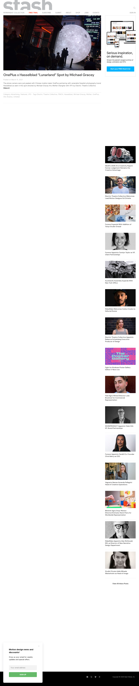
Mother (89, 94)
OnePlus (96, 94)
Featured (24, 94)
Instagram (87, 677)
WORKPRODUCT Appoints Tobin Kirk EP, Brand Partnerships (119, 427)
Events (96, 13)
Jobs (86, 13)
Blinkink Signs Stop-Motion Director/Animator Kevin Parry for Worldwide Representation (118, 513)
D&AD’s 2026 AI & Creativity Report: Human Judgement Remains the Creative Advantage (119, 168)
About (68, 13)
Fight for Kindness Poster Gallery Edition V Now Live (117, 368)
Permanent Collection (13, 13)
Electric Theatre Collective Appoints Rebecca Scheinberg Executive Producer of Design (119, 339)
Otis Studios (7, 97)
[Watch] (6, 88)
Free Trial (33, 13)
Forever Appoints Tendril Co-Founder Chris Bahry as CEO (119, 455)
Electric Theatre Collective (47, 94)
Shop (78, 13)
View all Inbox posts (120, 584)
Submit (58, 13)
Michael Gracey (79, 94)
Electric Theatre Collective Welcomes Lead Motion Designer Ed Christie (119, 197)
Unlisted (16, 97)
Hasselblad (68, 94)
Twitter (91, 677)
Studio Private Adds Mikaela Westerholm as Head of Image (116, 572)
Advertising (15, 94)
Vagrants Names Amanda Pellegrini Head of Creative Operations (118, 483)
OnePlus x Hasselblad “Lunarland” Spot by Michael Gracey (48, 75)
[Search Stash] (134, 7)
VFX (29, 94)
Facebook (99, 677)
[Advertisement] (52, 119)
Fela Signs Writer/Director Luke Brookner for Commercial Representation (117, 398)
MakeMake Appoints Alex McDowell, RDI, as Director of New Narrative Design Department (119, 543)
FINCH (60, 94)
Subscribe (46, 13)
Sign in (133, 13)
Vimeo (95, 677)
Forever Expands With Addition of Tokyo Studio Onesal (118, 225)
